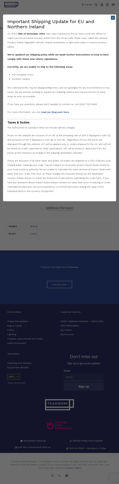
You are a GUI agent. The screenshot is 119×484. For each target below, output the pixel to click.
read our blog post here (55, 112)
